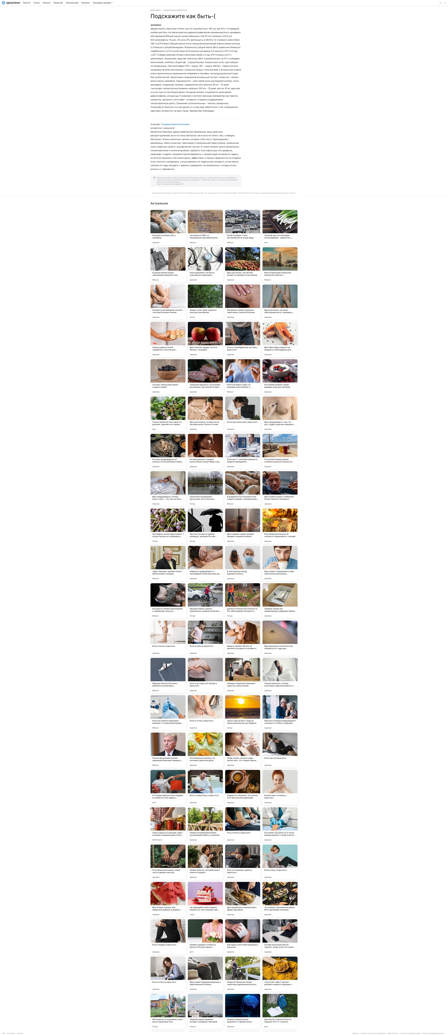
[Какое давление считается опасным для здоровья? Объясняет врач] (205, 264)
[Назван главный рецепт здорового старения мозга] (242, 1011)
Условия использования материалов (373, 1033)
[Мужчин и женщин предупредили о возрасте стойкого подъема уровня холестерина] (280, 712)
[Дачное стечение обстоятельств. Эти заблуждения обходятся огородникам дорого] (242, 600)
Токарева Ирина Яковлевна (175, 124)
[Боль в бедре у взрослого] (168, 936)
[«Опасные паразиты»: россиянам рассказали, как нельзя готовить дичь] (205, 376)
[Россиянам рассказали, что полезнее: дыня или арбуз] (205, 750)
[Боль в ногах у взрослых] (168, 638)
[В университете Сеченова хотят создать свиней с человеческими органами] (242, 488)
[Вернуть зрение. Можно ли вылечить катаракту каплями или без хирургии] (242, 638)
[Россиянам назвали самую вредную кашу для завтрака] (280, 376)
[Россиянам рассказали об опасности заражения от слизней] (280, 526)
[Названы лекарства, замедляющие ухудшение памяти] (280, 600)
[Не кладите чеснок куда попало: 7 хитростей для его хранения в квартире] (168, 526)
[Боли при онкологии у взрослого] (242, 414)
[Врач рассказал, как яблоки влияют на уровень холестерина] (242, 264)
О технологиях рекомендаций (410, 1033)
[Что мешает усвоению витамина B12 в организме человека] (280, 899)
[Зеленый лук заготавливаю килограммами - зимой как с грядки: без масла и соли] (280, 227)
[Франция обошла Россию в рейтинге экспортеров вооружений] (168, 675)
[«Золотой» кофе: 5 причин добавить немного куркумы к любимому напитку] (280, 974)
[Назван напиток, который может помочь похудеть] (205, 862)
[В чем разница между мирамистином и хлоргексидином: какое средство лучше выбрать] (242, 563)
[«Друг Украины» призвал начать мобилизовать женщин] (168, 563)
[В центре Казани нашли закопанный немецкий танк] (168, 264)
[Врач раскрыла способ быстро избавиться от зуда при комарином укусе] (280, 638)
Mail (3, 1033)
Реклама (20, 1033)
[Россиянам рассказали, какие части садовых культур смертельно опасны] (168, 862)
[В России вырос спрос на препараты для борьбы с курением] (242, 376)
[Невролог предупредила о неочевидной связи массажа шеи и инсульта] (205, 563)
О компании (11, 1033)
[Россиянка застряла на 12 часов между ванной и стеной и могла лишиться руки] (280, 824)
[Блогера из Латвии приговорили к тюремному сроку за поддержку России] (168, 600)
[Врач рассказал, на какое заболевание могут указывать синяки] (280, 302)
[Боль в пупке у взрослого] (205, 638)
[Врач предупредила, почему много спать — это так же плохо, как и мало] (168, 488)
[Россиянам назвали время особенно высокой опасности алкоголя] (280, 451)
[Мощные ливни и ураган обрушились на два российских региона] (205, 600)
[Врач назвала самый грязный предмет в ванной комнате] (242, 526)
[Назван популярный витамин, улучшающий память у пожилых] (205, 824)
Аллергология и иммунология (175, 10)
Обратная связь (392, 1033)
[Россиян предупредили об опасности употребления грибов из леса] (168, 451)
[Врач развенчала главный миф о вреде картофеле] (242, 899)
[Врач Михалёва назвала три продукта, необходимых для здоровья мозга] (280, 339)
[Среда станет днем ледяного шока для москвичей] (205, 302)
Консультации (155, 10)
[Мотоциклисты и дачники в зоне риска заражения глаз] (168, 1011)
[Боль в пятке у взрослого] (242, 824)
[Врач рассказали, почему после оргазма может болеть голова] (205, 414)
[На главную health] (12, 3)
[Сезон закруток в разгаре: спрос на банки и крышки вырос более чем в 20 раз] (168, 824)
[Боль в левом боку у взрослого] (205, 787)
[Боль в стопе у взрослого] (205, 712)
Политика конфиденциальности (433, 1033)
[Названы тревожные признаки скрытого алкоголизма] (242, 675)
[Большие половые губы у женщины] (168, 227)
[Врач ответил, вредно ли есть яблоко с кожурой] (205, 339)
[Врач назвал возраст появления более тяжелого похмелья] (280, 488)
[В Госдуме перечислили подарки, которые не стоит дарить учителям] (168, 787)
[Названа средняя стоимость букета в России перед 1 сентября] (205, 936)
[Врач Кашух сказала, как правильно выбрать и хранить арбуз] (168, 899)
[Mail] (3, 3)
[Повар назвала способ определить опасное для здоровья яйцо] (168, 339)
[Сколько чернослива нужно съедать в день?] (168, 376)
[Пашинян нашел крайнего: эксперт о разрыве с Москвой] (205, 1011)
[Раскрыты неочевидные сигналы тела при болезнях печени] (168, 302)
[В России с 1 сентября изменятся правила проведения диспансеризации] (242, 451)
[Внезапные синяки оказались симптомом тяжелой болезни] (242, 302)
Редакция (355, 1033)
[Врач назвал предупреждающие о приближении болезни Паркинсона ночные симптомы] (205, 974)
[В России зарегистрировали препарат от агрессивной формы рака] (168, 712)
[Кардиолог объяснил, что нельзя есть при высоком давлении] (242, 787)
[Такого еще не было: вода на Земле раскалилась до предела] (242, 712)
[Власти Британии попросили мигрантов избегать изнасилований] (280, 264)
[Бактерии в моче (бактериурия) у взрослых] (242, 936)
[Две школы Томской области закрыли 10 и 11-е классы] (280, 1011)
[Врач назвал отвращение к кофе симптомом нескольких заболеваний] (280, 563)
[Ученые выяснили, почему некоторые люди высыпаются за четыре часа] (280, 675)
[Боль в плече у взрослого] (168, 974)
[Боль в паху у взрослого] (280, 862)
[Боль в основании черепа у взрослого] (242, 862)
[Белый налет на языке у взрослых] (280, 787)
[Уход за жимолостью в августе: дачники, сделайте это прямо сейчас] (168, 414)
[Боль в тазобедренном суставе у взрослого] (242, 339)
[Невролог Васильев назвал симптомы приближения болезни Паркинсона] (242, 974)
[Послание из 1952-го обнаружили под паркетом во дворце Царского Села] (205, 227)
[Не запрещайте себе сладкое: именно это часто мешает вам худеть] (205, 899)
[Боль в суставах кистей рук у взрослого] (205, 675)
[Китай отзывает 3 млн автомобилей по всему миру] (242, 227)
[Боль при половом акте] (280, 750)
